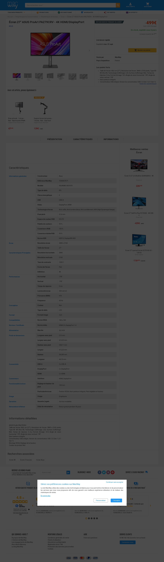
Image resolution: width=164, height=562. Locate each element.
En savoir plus (45, 496)
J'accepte (116, 500)
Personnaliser (101, 500)
